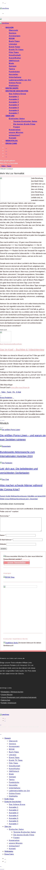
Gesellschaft (15, 55)
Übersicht (13, 30)
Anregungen (14, 36)
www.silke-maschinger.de (20, 387)
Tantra (12, 69)
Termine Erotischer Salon (25, 121)
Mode (11, 63)
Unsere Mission (7, 694)
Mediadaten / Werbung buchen (12, 692)
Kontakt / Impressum (8, 703)
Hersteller (13, 74)
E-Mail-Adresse (6, 540)
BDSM (12, 38)
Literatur (13, 44)
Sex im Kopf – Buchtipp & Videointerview (22, 349)
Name (3, 535)
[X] (6, 150)
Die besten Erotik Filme (24, 124)
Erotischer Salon (17, 118)
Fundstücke (14, 72)
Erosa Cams (11, 143)
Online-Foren (15, 83)
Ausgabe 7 (14, 113)
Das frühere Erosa (17, 94)
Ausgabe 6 (14, 110)
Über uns (10, 116)
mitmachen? (14, 135)
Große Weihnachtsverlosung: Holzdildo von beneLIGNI (23, 496)
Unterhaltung (15, 77)
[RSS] (6, 153)
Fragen (16, 127)
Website (3, 544)
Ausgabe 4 (14, 105)
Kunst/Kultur (15, 58)
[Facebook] (6, 147)
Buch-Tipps (14, 41)
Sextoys (12, 33)
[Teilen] (2, 868)
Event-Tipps (14, 47)
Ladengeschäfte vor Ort (20, 80)
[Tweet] (0, 868)
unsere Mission (16, 132)
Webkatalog (12, 141)
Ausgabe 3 (14, 102)
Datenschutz (5, 700)
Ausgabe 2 (14, 99)
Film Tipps (14, 52)
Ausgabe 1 (14, 96)
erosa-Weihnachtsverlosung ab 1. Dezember (19, 499)
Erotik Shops (12, 88)
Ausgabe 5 (14, 108)
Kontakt (12, 138)
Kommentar (5, 516)
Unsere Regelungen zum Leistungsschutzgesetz (19, 697)
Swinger (13, 66)
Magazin (10, 27)
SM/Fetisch (14, 61)
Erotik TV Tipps (16, 49)
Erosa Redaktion (6, 398)
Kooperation (15, 130)
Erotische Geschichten (17, 91)
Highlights (14, 85)
